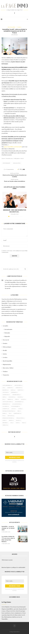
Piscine (4, 413)
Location (5, 357)
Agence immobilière (7, 385)
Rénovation (11, 415)
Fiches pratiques (7, 347)
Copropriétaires (16, 394)
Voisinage (5, 425)
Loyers (20, 408)
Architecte (10, 387)
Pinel (19, 411)
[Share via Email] (23, 169)
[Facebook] (14, 13)
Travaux (18, 420)
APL (3, 387)
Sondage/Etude (17, 163)
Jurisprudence (6, 404)
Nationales (7, 333)
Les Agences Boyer (16, 404)
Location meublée (15, 406)
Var (11, 422)
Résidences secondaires (8, 418)
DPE (3, 399)
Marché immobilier (7, 361)
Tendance (5, 371)
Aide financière (18, 385)
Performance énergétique (8, 411)
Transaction (6, 375)
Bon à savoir (6, 340)
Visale (24, 422)
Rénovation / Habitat (8, 368)
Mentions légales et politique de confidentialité (13, 567)
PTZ (3, 415)
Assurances (19, 387)
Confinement (14, 392)
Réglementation (7, 364)
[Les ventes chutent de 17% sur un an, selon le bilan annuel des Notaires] (22, 539)
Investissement (6, 163)
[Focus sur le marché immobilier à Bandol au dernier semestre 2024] (14, 200)
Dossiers (5, 343)
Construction (6, 394)
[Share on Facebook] (20, 169)
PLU (10, 413)
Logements (5, 408)
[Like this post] (18, 169)
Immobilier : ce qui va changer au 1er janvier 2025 (8, 528)
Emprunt (10, 399)
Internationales (8, 329)
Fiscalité (5, 350)
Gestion (5, 354)
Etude (17, 399)
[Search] (27, 19)
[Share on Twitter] (22, 169)
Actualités (5, 325)
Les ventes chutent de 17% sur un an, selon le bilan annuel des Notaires (8, 539)
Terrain (11, 420)
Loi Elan (13, 408)
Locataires (5, 406)
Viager (18, 422)
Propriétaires (17, 413)
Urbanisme (5, 422)
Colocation (5, 392)
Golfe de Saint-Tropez (7, 401)
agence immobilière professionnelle (13, 146)
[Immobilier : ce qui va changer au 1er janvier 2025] (22, 529)
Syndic (4, 420)
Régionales (7, 336)
